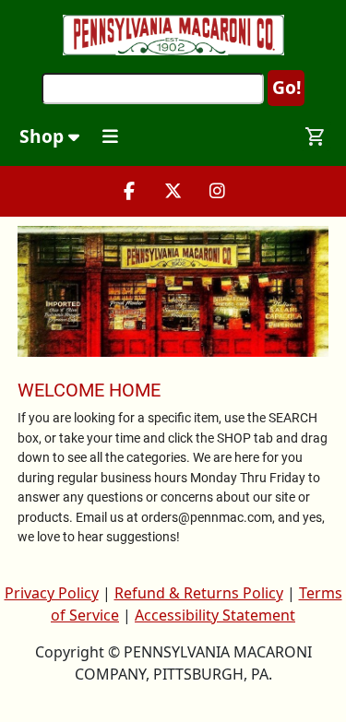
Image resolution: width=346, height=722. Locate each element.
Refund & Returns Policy (198, 593)
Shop (43, 136)
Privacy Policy (52, 593)
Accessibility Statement (215, 615)
